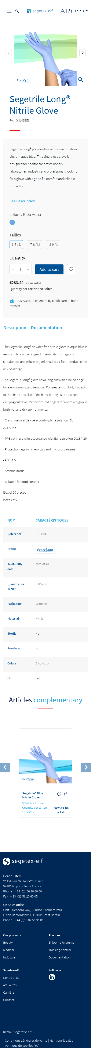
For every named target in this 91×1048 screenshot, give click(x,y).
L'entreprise (11, 977)
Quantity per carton (15, 586)
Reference (14, 534)
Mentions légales (61, 1040)
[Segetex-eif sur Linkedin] (52, 977)
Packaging (14, 604)
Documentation (60, 957)
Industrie (9, 957)
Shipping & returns (61, 942)
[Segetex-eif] (23, 865)
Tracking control (60, 950)
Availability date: (14, 566)
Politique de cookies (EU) (22, 1045)
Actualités (10, 985)
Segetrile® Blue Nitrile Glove (32, 795)
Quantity (17, 258)
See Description (22, 201)
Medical (8, 950)
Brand (11, 549)
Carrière (8, 992)
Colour (12, 663)
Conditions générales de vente (26, 1040)
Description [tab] (14, 327)
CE (9, 678)
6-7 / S (16, 244)
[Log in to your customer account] (64, 10)
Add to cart (49, 269)
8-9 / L (53, 244)
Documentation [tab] (46, 327)
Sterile (12, 633)
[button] (82, 53)
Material (13, 618)
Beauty (8, 942)
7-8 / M (35, 244)
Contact (8, 1000)
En (77, 11)
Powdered (14, 648)
